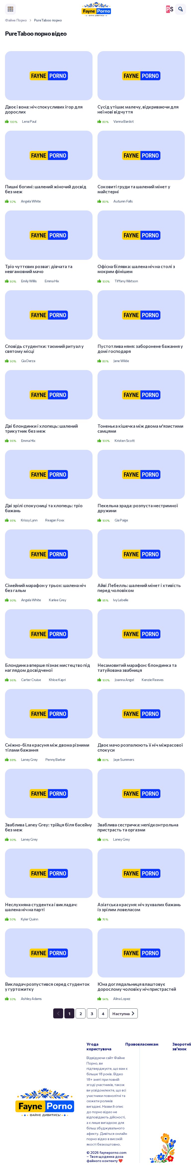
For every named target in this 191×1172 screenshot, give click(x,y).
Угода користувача (99, 1046)
